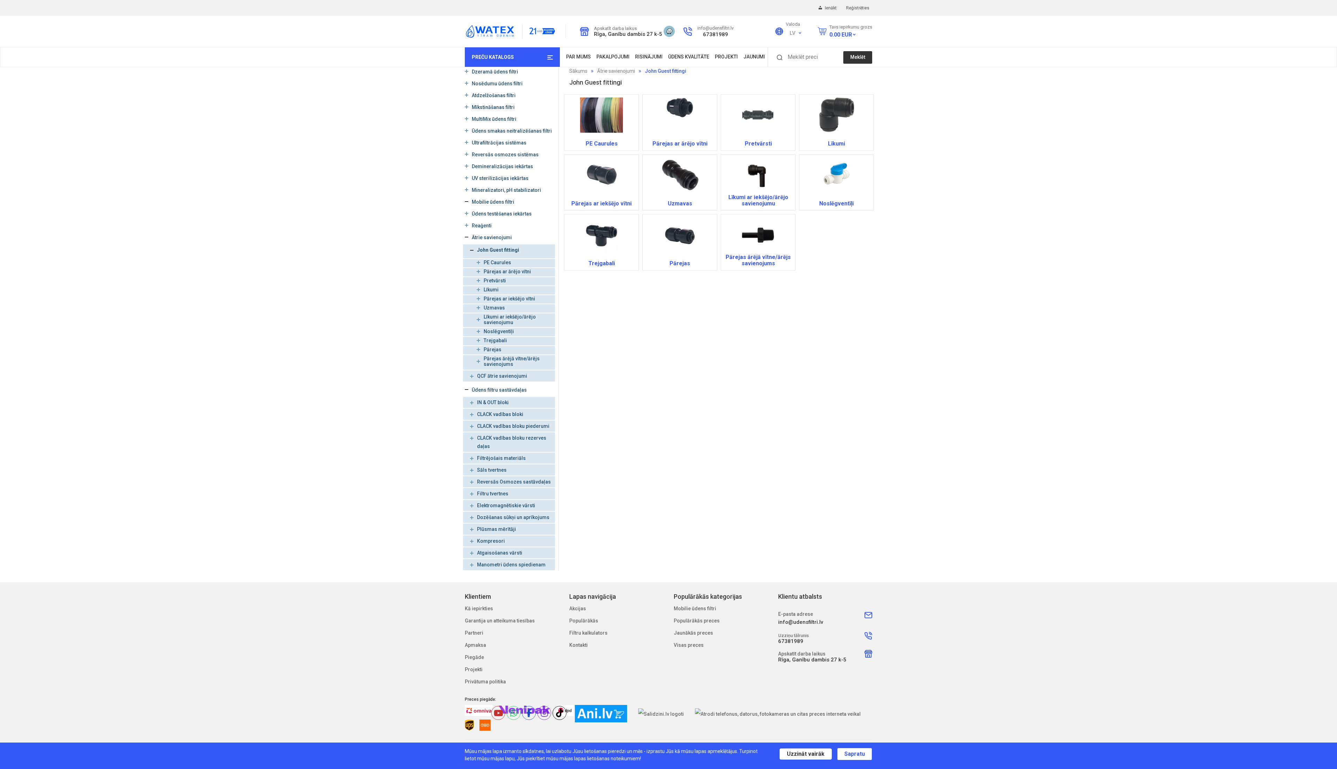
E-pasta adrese (795, 614)
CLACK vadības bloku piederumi (513, 426)
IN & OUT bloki (493, 402)
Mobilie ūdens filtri (695, 608)
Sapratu (854, 754)
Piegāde (474, 657)
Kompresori (491, 541)
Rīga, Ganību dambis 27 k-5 (626, 34)
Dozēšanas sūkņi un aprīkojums (513, 517)
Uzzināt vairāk (805, 754)
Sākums (578, 71)
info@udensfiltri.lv (715, 28)
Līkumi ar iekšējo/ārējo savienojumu (510, 319)
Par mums (578, 57)
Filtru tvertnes (492, 493)
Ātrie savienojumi (616, 71)
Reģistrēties (857, 8)
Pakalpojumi (613, 57)
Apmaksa (475, 645)
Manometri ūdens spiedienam (511, 564)
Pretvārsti (495, 280)
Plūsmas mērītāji (496, 529)
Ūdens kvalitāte (688, 57)
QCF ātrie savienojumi (502, 376)
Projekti (726, 57)
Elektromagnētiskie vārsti (506, 505)
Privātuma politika (485, 681)
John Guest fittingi (498, 250)
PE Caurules (497, 262)
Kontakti (578, 645)
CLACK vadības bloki (500, 414)
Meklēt (857, 57)
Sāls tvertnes (492, 470)
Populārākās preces (697, 620)
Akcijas (577, 608)
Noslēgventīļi (499, 331)
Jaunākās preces (693, 633)
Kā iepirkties (479, 608)
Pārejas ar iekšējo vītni (509, 298)
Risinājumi (649, 57)
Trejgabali (495, 340)
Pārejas (492, 349)
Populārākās (583, 620)
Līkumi (491, 289)
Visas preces (689, 645)
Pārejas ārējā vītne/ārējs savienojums (512, 361)
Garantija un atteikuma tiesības (500, 620)
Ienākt (831, 8)
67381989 (715, 34)
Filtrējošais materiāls (501, 458)
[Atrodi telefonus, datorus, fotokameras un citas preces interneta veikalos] (778, 714)
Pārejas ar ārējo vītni (507, 271)
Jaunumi (754, 57)
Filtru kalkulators (588, 633)
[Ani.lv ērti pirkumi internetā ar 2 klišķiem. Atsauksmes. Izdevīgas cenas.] (601, 713)
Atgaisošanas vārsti (499, 553)
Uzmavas (494, 308)
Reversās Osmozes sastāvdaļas (514, 482)
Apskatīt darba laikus (615, 28)
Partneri (474, 633)
